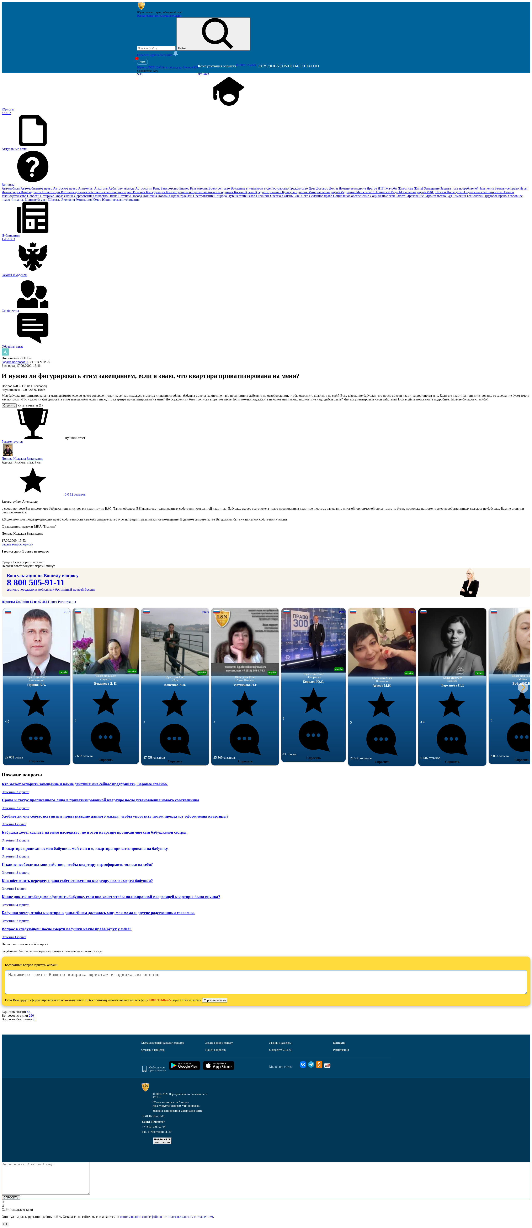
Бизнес (184, 188)
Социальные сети (383, 196)
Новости (33, 196)
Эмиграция (84, 199)
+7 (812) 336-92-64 (153, 1126)
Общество (100, 196)
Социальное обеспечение (351, 196)
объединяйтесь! (172, 12)
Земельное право (507, 188)
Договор (322, 188)
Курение (302, 192)
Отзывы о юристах (153, 1049)
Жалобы (391, 188)
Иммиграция (11, 192)
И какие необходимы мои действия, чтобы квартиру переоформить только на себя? (77, 864)
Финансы (18, 199)
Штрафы (54, 199)
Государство (280, 188)
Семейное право (321, 196)
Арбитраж (116, 188)
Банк (157, 188)
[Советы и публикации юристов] (141, 9)
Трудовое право (495, 196)
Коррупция (225, 192)
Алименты (86, 188)
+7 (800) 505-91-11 (153, 1116)
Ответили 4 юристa (15, 905)
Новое (190, 67)
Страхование (415, 196)
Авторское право (65, 188)
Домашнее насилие (353, 188)
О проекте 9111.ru (280, 1049)
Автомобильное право (37, 188)
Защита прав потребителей (459, 188)
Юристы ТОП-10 (147, 67)
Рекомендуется (12, 441)
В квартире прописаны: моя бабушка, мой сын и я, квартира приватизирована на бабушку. (85, 848)
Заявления (487, 188)
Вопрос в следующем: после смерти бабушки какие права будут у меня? (67, 929)
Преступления (203, 196)
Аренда (129, 188)
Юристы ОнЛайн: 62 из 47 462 (25, 601)
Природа (221, 196)
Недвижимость (475, 192)
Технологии (475, 196)
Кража (250, 192)
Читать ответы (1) (30, 405)
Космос (239, 192)
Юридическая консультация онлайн (159, 15)
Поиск (52, 601)
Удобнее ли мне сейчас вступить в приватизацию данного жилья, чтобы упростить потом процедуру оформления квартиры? (115, 816)
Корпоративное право (201, 192)
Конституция (175, 192)
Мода (394, 192)
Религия (264, 196)
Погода (137, 196)
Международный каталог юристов (162, 1042)
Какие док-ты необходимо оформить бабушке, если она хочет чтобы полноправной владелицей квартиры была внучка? (111, 897)
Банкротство (170, 188)
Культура (289, 192)
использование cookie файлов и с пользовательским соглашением (166, 1216)
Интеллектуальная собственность (85, 192)
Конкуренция (156, 192)
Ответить (9, 405)
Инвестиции (51, 192)
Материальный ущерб (324, 192)
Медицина (348, 192)
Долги (334, 188)
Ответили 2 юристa (15, 792)
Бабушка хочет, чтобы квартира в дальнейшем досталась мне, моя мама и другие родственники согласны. (98, 913)
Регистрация (67, 601)
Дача (312, 188)
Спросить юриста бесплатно (155, 55)
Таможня (460, 196)
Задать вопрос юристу (17, 544)
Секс (305, 196)
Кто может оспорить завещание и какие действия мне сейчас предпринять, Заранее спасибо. (85, 784)
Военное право (219, 188)
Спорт (400, 196)
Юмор (97, 199)
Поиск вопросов (215, 1049)
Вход (142, 61)
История (139, 192)
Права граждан (182, 196)
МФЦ (430, 192)
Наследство (455, 192)
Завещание (432, 188)
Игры (523, 188)
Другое (372, 188)
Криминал (274, 192)
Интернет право (121, 192)
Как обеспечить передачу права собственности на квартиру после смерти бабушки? (77, 881)
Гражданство (299, 188)
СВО (297, 196)
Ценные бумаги (36, 199)
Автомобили (11, 188)
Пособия (164, 196)
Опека (113, 196)
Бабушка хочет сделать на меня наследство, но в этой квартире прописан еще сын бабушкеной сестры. (94, 832)
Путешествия (237, 196)
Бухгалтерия (199, 188)
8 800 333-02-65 (160, 1000)
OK (5, 1224)
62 (28, 1012)
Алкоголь (101, 188)
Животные (406, 188)
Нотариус (47, 196)
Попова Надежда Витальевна (22, 458)
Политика (150, 196)
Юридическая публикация (120, 199)
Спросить (36, 761)
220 (31, 1015)
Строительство (436, 196)
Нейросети (494, 192)
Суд (450, 196)
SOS (140, 74)
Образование (83, 196)
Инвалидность (31, 192)
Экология (68, 199)
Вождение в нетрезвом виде (251, 188)
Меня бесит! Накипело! (373, 192)
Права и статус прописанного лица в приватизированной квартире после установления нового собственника (100, 800)
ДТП (381, 188)
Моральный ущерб (412, 192)
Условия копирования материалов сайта (177, 1110)
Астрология (144, 188)
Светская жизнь (281, 196)
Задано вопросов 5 (15, 362)
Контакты (339, 1042)
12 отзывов (75, 494)
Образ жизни (64, 196)
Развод (252, 196)
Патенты (125, 196)
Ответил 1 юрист (14, 824)
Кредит (260, 192)
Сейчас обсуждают (170, 67)
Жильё (419, 188)
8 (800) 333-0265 (246, 65)
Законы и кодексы (280, 1042)
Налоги (441, 192)
